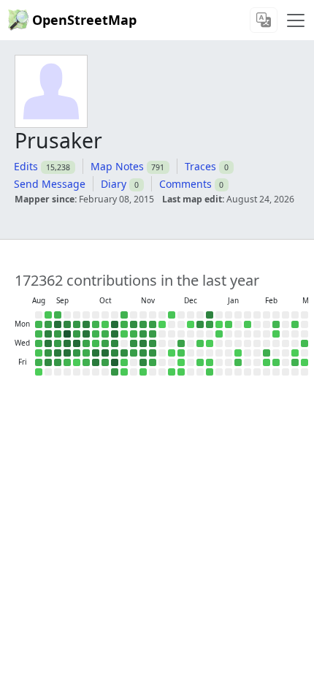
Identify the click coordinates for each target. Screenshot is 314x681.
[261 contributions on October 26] (124, 315)
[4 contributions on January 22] (238, 353)
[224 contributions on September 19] (67, 362)
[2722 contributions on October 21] (114, 334)
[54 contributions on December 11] (181, 353)
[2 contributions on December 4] (171, 353)
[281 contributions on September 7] (57, 315)
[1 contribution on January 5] (219, 324)
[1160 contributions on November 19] (152, 343)
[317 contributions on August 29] (38, 362)
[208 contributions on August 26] (38, 334)
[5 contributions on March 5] (295, 353)
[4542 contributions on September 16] (67, 334)
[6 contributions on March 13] (304, 362)
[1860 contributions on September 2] (48, 334)
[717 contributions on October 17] (105, 362)
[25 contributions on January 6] (219, 334)
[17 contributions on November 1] (124, 372)
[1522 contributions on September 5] (48, 362)
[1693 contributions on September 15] (67, 324)
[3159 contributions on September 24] (76, 343)
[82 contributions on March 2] (295, 324)
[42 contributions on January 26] (247, 324)
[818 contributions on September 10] (57, 343)
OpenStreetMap (84, 19)
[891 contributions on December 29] (209, 324)
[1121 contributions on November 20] (152, 353)
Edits (26, 166)
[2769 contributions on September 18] (67, 353)
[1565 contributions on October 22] (114, 343)
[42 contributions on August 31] (48, 315)
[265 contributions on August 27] (38, 343)
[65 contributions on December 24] (200, 343)
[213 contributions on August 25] (38, 324)
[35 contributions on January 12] (228, 324)
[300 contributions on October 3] (86, 362)
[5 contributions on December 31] (209, 343)
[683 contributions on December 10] (181, 343)
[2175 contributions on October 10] (95, 362)
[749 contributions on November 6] (133, 353)
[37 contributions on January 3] (209, 372)
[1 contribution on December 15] (190, 324)
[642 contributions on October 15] (105, 343)
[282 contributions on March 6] (295, 362)
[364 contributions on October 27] (124, 324)
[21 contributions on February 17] (276, 334)
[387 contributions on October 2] (86, 353)
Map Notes (117, 166)
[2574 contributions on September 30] (86, 334)
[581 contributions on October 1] (86, 343)
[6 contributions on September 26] (76, 362)
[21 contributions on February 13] (266, 362)
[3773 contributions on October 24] (114, 362)
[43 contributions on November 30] (171, 315)
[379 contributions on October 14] (105, 334)
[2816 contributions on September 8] (57, 324)
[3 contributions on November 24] (162, 324)
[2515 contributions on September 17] (67, 343)
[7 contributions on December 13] (181, 372)
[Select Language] (263, 20)
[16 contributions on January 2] (209, 362)
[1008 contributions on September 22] (76, 324)
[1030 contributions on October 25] (114, 372)
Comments (185, 184)
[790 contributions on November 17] (152, 324)
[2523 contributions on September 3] (48, 343)
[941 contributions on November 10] (143, 324)
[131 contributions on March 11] (304, 343)
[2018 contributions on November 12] (143, 343)
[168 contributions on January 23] (238, 362)
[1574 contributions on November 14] (143, 362)
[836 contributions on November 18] (152, 334)
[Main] (296, 20)
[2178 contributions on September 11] (57, 353)
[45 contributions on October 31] (124, 362)
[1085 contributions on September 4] (48, 353)
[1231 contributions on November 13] (143, 353)
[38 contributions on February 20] (276, 362)
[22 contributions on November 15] (143, 372)
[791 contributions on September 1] (48, 324)
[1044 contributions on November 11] (143, 334)
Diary (113, 184)
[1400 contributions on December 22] (200, 324)
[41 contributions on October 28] (124, 334)
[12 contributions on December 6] (171, 372)
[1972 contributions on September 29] (86, 324)
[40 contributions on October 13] (105, 324)
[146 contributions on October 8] (95, 343)
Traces (200, 166)
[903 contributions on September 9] (57, 334)
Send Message (49, 184)
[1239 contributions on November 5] (133, 343)
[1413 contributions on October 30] (124, 353)
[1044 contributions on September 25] (76, 353)
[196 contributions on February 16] (276, 324)
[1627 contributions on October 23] (114, 353)
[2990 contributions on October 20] (114, 324)
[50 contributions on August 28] (38, 353)
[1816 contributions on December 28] (209, 315)
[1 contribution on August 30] (38, 372)
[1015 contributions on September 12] (57, 362)
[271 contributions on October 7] (95, 334)
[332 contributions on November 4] (133, 334)
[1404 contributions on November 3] (133, 324)
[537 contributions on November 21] (152, 362)
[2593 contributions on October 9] (95, 353)
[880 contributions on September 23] (76, 334)
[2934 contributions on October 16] (105, 353)
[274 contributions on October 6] (95, 324)
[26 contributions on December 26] (200, 362)
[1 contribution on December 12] (181, 362)
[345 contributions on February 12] (266, 353)
